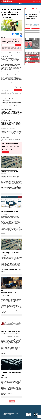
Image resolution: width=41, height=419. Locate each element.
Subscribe (32, 28)
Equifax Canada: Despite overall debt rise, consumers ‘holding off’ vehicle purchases (10, 211)
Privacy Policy (18, 47)
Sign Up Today (5, 151)
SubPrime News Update (31, 18)
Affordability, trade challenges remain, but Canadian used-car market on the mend (11, 374)
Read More (3, 190)
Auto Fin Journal (29, 20)
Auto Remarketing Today (31, 16)
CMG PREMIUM (35, 1)
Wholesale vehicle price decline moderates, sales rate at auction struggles (9, 171)
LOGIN (39, 1)
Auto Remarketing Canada (31, 14)
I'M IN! (18, 90)
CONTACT (29, 415)
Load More (12, 401)
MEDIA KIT (29, 413)
